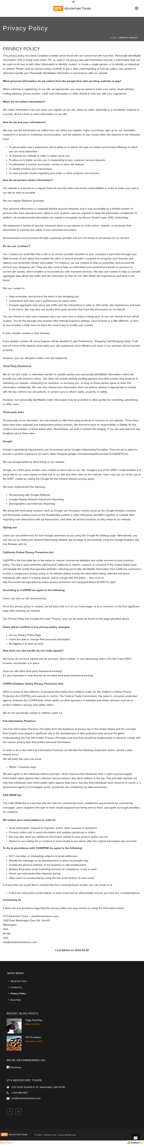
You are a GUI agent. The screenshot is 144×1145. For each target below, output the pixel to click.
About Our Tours (18, 981)
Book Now (15, 1000)
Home (113, 38)
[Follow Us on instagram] (18, 1112)
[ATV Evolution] (14, 1043)
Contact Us (16, 987)
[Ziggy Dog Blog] (14, 1025)
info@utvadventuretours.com (25, 1098)
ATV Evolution (33, 1037)
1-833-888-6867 (19, 1092)
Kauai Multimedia (67, 1135)
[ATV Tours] (72, 8)
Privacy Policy (18, 993)
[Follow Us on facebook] (10, 1112)
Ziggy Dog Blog (33, 1020)
